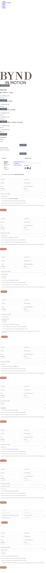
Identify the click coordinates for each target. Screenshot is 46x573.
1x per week (4, 276)
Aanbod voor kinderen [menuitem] (6, 2)
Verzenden (3, 210)
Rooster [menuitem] (3, 3)
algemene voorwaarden (13, 198)
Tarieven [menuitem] (4, 4)
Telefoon (25, 188)
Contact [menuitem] (3, 7)
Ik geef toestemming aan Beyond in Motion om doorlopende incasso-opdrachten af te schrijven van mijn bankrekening (22, 205)
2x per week (4, 277)
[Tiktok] (30, 168)
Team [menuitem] (3, 5)
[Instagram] (25, 168)
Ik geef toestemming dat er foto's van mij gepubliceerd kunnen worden (14, 203)
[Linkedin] (28, 168)
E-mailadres (2, 188)
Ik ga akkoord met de (9, 198)
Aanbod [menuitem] (3, 1)
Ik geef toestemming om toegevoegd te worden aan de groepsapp (13, 200)
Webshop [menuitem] (4, 6)
